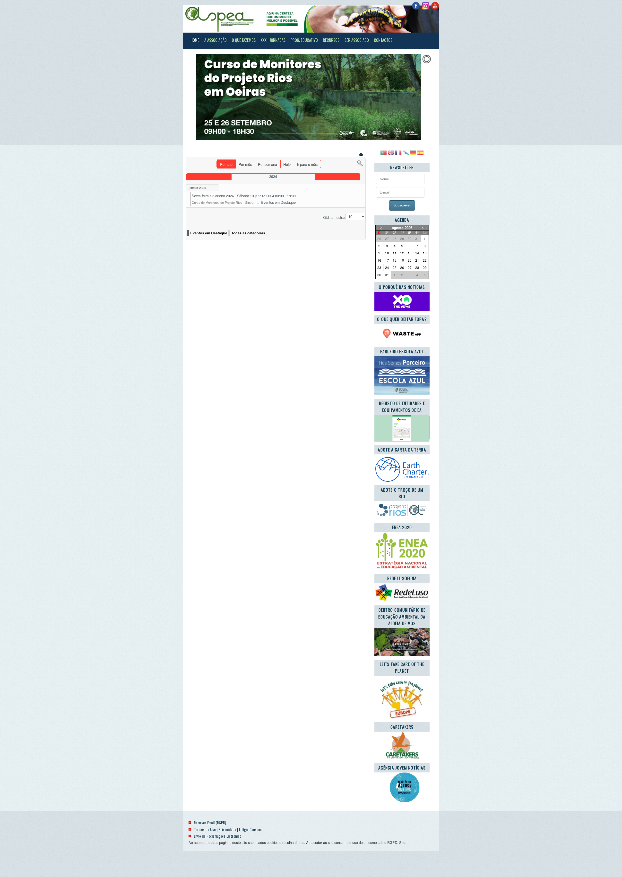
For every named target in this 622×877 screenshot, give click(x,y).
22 (425, 260)
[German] (413, 154)
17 (387, 260)
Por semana (267, 164)
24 (387, 267)
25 (395, 267)
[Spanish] (420, 154)
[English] (391, 154)
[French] (398, 154)
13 (410, 252)
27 (410, 267)
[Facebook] (416, 5)
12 (402, 252)
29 (425, 267)
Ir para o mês (307, 164)
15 (425, 252)
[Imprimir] (361, 154)
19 (402, 260)
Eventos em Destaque (208, 233)
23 (379, 267)
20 (410, 260)
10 (387, 252)
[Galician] (406, 154)
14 (417, 252)
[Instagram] (425, 5)
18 (395, 260)
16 (379, 260)
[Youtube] (435, 5)
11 (395, 252)
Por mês (245, 164)
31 (387, 274)
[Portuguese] (383, 154)
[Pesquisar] (360, 162)
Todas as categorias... (249, 233)
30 (379, 274)
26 (402, 267)
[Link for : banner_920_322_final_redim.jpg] (309, 97)
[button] (415, 97)
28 (417, 267)
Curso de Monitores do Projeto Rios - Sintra (222, 202)
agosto (398, 227)
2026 (408, 227)
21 (417, 260)
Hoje (287, 164)
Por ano (226, 164)
